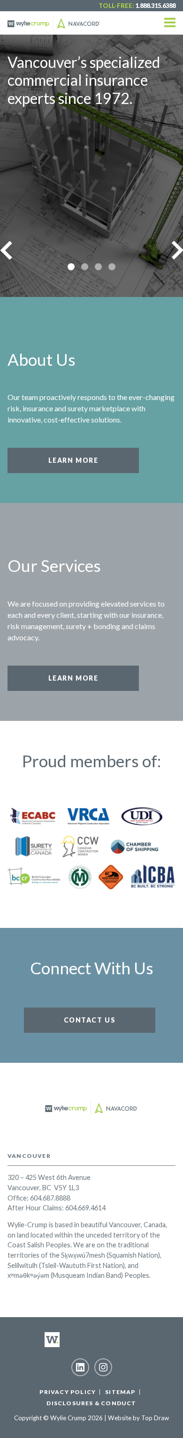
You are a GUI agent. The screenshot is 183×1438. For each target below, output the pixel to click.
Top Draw (155, 1418)
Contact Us (90, 1020)
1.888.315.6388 (155, 5)
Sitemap (120, 1391)
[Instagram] (103, 1367)
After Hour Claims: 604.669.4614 (57, 1208)
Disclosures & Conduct (91, 1403)
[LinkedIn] (80, 1367)
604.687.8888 (50, 1198)
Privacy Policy (67, 1391)
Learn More (73, 460)
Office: (18, 1198)
